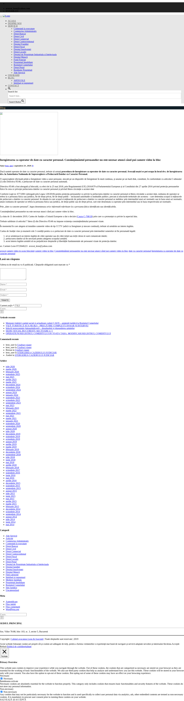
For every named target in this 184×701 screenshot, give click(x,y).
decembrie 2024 (13, 384)
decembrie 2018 (13, 452)
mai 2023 (10, 405)
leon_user (9, 166)
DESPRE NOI (14, 23)
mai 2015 (10, 498)
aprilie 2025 (11, 379)
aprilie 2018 (11, 465)
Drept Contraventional (24, 41)
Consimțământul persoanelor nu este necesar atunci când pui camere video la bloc (91, 251)
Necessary (8, 678)
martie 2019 (11, 447)
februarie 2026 (12, 372)
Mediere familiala (14, 580)
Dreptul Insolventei (22, 49)
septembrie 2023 (13, 403)
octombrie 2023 (13, 400)
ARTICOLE (19, 80)
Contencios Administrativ (25, 31)
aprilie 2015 (11, 501)
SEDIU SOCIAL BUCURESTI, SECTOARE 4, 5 (29, 331)
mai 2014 (10, 524)
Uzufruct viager (24, 345)
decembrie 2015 (13, 483)
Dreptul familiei (13, 567)
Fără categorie (12, 574)
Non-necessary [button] (7, 689)
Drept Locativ (20, 52)
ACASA (12, 21)
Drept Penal (19, 67)
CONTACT (13, 85)
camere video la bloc (44, 251)
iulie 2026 (10, 366)
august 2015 (11, 491)
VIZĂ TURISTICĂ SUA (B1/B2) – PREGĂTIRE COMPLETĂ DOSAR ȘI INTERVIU (47, 325)
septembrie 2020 (13, 426)
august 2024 (11, 392)
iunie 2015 (10, 496)
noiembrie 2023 (13, 397)
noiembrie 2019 (13, 436)
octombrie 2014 (13, 511)
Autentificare (12, 601)
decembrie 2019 (13, 434)
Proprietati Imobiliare (23, 62)
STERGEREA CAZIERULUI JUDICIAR (37, 352)
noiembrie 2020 (13, 423)
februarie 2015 (12, 506)
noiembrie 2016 (13, 473)
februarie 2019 (12, 449)
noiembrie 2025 (13, 374)
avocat (3, 251)
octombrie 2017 (13, 470)
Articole (9, 538)
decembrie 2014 (13, 509)
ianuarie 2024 (12, 395)
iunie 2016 (10, 475)
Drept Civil (19, 36)
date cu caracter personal (140, 251)
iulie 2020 (10, 431)
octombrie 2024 (13, 387)
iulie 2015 (10, 493)
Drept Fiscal (19, 46)
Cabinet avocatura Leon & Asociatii (27, 639)
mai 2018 (10, 462)
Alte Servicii (19, 72)
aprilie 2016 (11, 480)
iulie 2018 (10, 457)
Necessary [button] (4, 676)
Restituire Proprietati (23, 70)
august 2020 (11, 429)
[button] (9, 89)
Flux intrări (11, 604)
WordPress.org (12, 609)
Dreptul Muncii (21, 57)
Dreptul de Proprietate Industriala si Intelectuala (35, 54)
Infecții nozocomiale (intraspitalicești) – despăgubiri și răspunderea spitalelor (40, 328)
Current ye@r (7, 305)
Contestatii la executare (24, 28)
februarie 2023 (12, 408)
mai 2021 (10, 416)
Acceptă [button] (175, 644)
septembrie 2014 (13, 514)
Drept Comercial (21, 39)
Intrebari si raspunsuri (23, 83)
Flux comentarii (13, 607)
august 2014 (11, 517)
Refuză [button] (3, 646)
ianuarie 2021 (12, 421)
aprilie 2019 (11, 444)
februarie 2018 (12, 467)
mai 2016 (10, 478)
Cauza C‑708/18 (84, 216)
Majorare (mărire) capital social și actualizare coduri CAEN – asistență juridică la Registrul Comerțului (52, 323)
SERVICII (13, 26)
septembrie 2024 (13, 390)
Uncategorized (12, 590)
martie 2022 (11, 410)
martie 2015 (11, 504)
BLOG (11, 78)
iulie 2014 (10, 519)
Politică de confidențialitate (19, 646)
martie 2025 (11, 382)
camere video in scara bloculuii (20, 251)
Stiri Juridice (11, 587)
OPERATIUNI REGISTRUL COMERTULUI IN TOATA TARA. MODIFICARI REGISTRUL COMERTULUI (58, 333)
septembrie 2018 (13, 454)
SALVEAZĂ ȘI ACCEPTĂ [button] (13, 699)
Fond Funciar (20, 59)
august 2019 (11, 441)
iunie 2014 (10, 522)
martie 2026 (11, 369)
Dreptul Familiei (21, 44)
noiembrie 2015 (13, 486)
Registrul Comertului (23, 65)
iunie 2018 (10, 460)
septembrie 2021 (13, 413)
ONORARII (13, 75)
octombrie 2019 (13, 439)
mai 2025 (10, 377)
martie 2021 (11, 418)
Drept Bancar (20, 34)
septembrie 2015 (13, 488)
